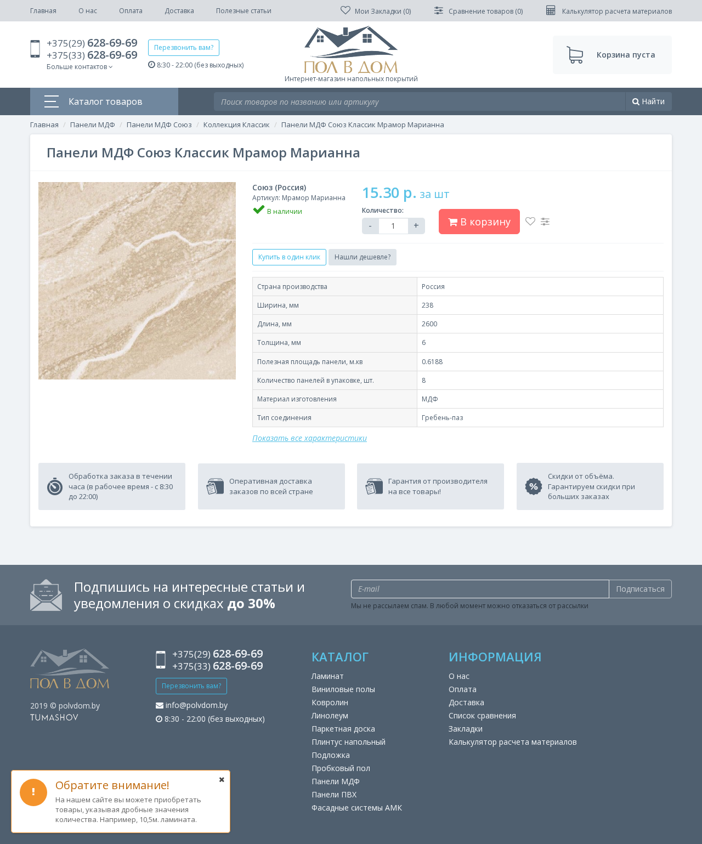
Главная (43, 10)
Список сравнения (482, 715)
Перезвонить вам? (183, 47)
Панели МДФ (92, 124)
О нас (87, 10)
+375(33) (92, 55)
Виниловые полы (343, 689)
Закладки (466, 728)
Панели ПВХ (334, 794)
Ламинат (328, 676)
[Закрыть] (221, 779)
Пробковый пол (341, 768)
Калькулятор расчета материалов (513, 742)
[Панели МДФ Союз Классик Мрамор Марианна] (137, 280)
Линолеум (330, 715)
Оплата (131, 10)
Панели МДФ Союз (159, 124)
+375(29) (92, 43)
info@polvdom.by (195, 705)
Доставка (179, 10)
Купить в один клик (289, 257)
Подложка (331, 755)
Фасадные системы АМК (357, 807)
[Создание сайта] (54, 716)
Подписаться (640, 589)
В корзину (484, 221)
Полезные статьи (243, 10)
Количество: (383, 210)
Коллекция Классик (236, 124)
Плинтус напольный (349, 742)
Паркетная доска (343, 728)
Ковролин (330, 702)
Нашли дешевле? (362, 257)
